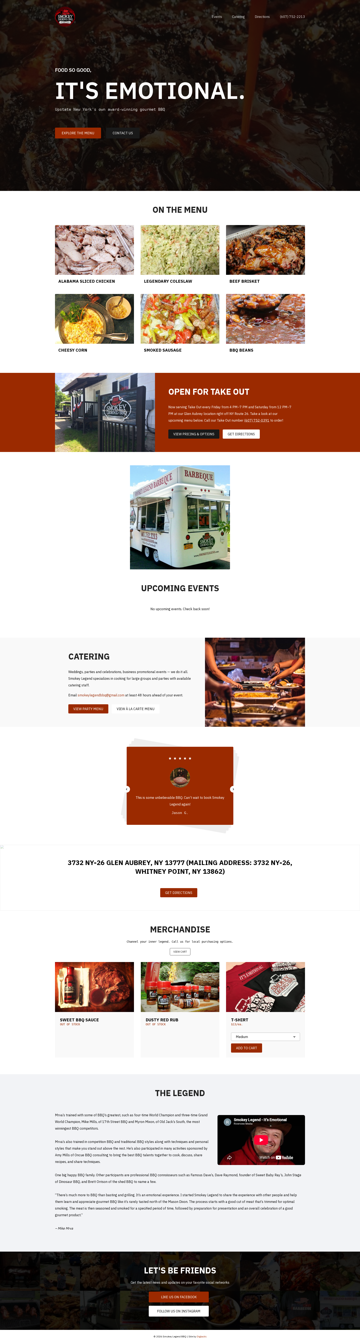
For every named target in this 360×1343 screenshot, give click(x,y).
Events (217, 17)
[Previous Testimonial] (126, 789)
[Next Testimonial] (233, 789)
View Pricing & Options (193, 434)
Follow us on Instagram (178, 1311)
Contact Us (123, 133)
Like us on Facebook (179, 1297)
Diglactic (202, 1336)
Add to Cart (246, 1048)
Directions (262, 17)
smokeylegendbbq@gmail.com (101, 695)
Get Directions (241, 434)
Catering (238, 17)
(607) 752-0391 (256, 420)
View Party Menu (88, 709)
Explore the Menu (78, 133)
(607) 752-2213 (292, 17)
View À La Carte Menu (136, 709)
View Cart (180, 951)
